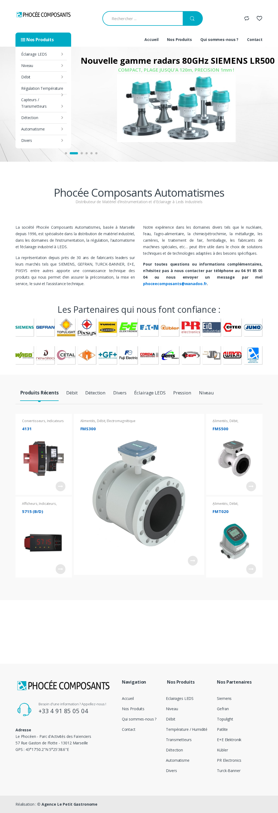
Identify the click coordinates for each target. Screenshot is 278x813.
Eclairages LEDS (180, 698)
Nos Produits (179, 39)
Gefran (223, 708)
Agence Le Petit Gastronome (69, 804)
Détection (29, 117)
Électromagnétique (121, 421)
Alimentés (88, 421)
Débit (25, 76)
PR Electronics (229, 760)
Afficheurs (29, 503)
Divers (26, 140)
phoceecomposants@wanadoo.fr (175, 283)
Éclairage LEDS (34, 54)
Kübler (222, 750)
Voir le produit (60, 486)
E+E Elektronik (229, 739)
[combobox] (142, 18)
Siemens (224, 698)
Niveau (27, 65)
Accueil (151, 39)
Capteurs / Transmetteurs (34, 103)
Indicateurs (47, 503)
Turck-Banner (228, 770)
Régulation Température (42, 88)
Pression (182, 393)
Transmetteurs (178, 739)
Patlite (222, 729)
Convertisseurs (33, 421)
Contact (255, 39)
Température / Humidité (186, 729)
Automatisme (33, 129)
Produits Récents (39, 393)
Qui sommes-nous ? (219, 39)
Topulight (225, 719)
